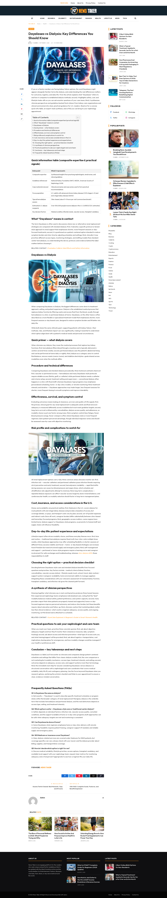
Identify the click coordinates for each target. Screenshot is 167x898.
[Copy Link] (22, 119)
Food (110, 268)
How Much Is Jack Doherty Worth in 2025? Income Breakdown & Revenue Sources (88, 880)
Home (73, 3)
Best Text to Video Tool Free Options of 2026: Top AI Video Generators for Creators (128, 79)
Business (51, 18)
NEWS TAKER (46, 767)
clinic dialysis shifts (85, 553)
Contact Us (101, 3)
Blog (110, 234)
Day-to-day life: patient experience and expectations (52, 140)
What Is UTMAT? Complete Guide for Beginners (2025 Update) (87, 867)
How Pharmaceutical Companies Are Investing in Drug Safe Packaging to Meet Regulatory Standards (128, 64)
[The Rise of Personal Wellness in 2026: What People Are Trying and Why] (40, 824)
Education (112, 252)
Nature (111, 286)
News (117, 18)
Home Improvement (115, 280)
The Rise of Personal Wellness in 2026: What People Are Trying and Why (39, 835)
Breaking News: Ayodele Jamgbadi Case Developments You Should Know (124, 152)
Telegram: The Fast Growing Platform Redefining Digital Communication (126, 93)
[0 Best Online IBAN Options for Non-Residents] (113, 36)
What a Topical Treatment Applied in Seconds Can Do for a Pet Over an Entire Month (128, 49)
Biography (112, 230)
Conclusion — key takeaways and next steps (50, 150)
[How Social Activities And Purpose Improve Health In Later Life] (66, 824)
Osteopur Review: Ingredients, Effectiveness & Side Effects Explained (124, 183)
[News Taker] (83, 10)
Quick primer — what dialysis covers (46, 128)
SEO (110, 298)
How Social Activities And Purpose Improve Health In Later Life (64, 835)
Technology (112, 308)
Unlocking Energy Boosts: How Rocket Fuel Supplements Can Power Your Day (92, 835)
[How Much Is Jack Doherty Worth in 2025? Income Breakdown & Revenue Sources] (71, 879)
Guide (110, 274)
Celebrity (62, 18)
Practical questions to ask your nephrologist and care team (55, 148)
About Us (80, 3)
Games (111, 271)
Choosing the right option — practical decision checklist (54, 143)
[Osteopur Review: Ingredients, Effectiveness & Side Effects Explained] (124, 169)
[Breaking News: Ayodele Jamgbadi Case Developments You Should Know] (124, 138)
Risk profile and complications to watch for (49, 135)
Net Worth (112, 289)
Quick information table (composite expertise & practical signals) (56, 120)
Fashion (88, 18)
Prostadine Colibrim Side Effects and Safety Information (68, 248)
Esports (111, 258)
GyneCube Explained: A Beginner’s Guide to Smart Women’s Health (73, 617)
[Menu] (32, 18)
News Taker (36, 894)
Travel (110, 311)
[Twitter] (22, 99)
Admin (36, 43)
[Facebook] (22, 94)
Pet (110, 295)
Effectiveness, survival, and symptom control (49, 133)
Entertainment (76, 18)
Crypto (111, 246)
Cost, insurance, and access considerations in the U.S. (52, 138)
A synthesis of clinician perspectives (46, 145)
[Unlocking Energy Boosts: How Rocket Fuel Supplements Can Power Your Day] (92, 824)
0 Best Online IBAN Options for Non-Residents (126, 36)
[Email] (22, 114)
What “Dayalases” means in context (46, 123)
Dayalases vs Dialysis (41, 125)
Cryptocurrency (113, 249)
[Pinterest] (22, 109)
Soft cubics (64, 894)
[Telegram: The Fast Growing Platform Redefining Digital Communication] (113, 92)
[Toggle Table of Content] (77, 117)
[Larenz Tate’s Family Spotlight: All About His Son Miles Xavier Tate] (124, 201)
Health (98, 18)
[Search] (135, 18)
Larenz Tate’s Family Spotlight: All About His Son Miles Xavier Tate (125, 214)
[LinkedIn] (22, 104)
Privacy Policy (90, 3)
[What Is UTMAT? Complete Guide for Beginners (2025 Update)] (71, 867)
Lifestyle (108, 18)
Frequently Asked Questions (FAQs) (47, 153)
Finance (111, 264)
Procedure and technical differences (47, 130)
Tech (125, 18)
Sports (111, 301)
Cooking (111, 243)
